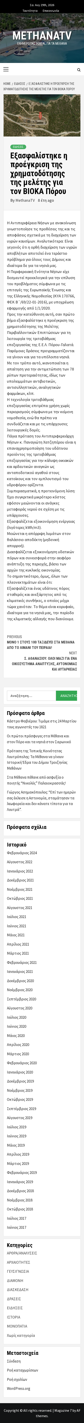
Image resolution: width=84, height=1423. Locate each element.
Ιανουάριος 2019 (20, 1181)
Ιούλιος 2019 (16, 1127)
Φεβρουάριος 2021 (22, 962)
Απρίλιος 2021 (18, 944)
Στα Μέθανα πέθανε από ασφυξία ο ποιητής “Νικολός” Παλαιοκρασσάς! (36, 780)
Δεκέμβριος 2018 (20, 1190)
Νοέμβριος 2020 (19, 989)
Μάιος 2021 (16, 934)
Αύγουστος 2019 (19, 1117)
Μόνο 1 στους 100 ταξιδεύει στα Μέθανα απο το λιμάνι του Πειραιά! (41, 642)
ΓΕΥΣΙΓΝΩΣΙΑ (18, 1271)
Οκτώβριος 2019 (20, 1099)
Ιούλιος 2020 (16, 1017)
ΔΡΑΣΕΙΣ (14, 1298)
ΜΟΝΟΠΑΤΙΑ (17, 1326)
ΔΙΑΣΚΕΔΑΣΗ (17, 1289)
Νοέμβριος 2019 (19, 1090)
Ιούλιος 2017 (16, 1218)
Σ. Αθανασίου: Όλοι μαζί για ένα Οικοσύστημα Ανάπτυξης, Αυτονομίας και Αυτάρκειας (44, 661)
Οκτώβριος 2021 (20, 898)
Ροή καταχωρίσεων (22, 1370)
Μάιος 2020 (16, 1035)
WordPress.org (18, 1388)
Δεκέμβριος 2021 (20, 880)
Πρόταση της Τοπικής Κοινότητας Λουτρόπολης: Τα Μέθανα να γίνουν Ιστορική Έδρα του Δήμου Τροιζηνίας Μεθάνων (37, 759)
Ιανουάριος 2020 (20, 1072)
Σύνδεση (14, 1361)
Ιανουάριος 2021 (20, 971)
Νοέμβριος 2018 (19, 1200)
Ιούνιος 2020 (16, 1026)
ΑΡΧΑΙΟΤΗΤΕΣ (18, 1262)
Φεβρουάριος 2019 (22, 1172)
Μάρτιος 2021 (18, 953)
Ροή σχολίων (17, 1379)
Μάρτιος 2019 (18, 1163)
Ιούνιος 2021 (16, 925)
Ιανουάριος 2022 (20, 871)
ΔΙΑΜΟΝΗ (15, 1280)
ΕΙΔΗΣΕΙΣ (18, 146)
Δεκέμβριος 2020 (20, 980)
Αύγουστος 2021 (19, 907)
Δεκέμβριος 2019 (20, 1081)
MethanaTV (42, 35)
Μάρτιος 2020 (18, 1053)
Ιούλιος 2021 (16, 916)
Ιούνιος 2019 (16, 1136)
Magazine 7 (63, 1410)
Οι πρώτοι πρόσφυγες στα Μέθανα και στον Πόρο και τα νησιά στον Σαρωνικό (39, 738)
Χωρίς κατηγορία (21, 1335)
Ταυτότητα (30, 10)
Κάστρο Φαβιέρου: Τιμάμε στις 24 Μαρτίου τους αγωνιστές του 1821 (41, 724)
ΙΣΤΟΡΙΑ (13, 1317)
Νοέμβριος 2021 (19, 889)
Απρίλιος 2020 (18, 1044)
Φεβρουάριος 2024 (22, 852)
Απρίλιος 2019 (18, 1154)
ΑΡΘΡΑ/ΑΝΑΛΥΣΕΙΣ (22, 1253)
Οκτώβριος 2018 (20, 1209)
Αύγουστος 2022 (19, 861)
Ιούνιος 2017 (16, 1227)
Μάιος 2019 (16, 1145)
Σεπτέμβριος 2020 (21, 999)
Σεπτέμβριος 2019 (21, 1108)
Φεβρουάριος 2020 (22, 1062)
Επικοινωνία (51, 10)
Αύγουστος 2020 (19, 1008)
